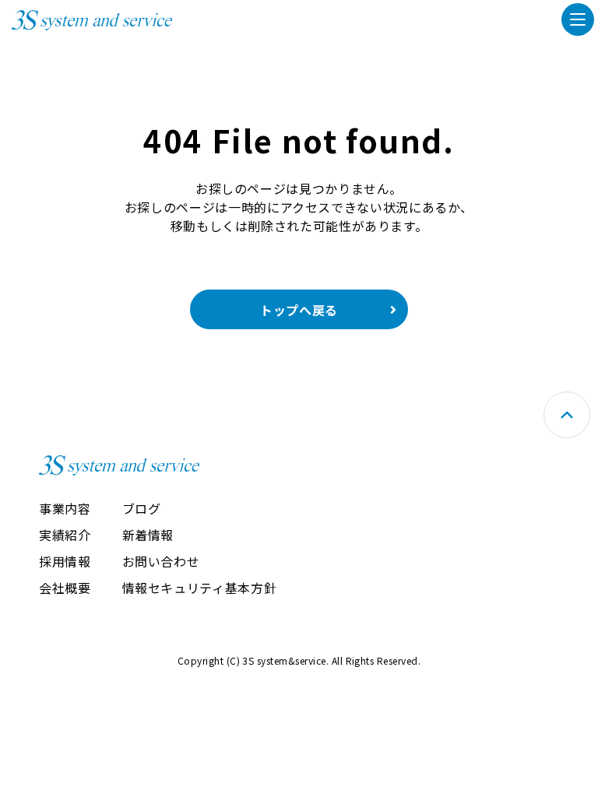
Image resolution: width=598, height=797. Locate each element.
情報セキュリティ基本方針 (199, 587)
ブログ (141, 508)
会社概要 (65, 587)
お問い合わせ (161, 561)
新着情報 (148, 534)
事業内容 (65, 508)
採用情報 (65, 561)
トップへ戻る (299, 309)
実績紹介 (65, 534)
